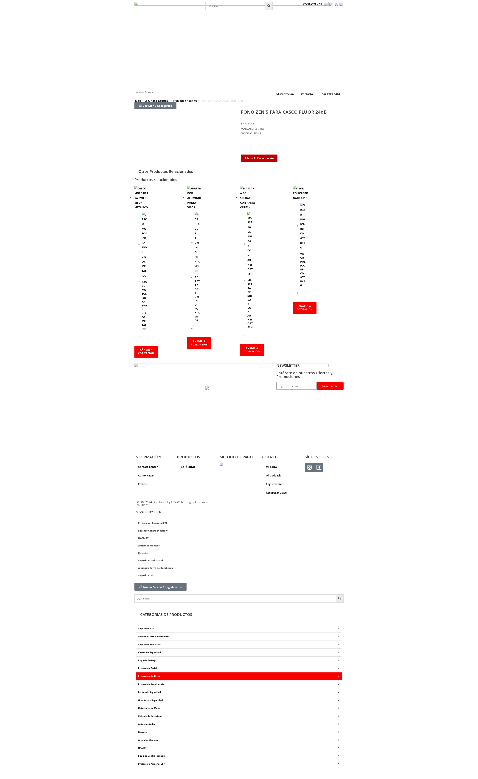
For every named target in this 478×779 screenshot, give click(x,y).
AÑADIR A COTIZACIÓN (146, 351)
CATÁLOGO (188, 467)
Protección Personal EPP (152, 523)
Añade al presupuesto (259, 158)
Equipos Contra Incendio (153, 530)
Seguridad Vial (146, 575)
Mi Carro (271, 467)
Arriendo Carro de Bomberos (155, 568)
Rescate (143, 553)
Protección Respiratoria (151, 684)
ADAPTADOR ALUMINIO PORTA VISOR (197, 298)
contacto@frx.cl (216, 383)
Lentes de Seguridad (149, 692)
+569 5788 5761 (221, 388)
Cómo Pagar (146, 475)
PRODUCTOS (188, 456)
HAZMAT (143, 538)
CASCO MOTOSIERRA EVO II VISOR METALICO (144, 305)
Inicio (137, 100)
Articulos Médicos (149, 545)
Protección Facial (147, 668)
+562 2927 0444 (330, 94)
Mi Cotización (285, 94)
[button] (155, 105)
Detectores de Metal (149, 708)
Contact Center (148, 467)
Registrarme (274, 484)
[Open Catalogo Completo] (155, 92)
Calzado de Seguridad (150, 716)
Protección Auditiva (185, 100)
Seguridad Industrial (157, 100)
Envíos (142, 484)
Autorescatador (146, 724)
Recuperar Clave (276, 492)
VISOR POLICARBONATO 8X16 (302, 269)
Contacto (307, 94)
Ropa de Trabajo (147, 660)
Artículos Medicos (148, 739)
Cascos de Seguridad (149, 652)
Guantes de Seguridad (150, 700)
